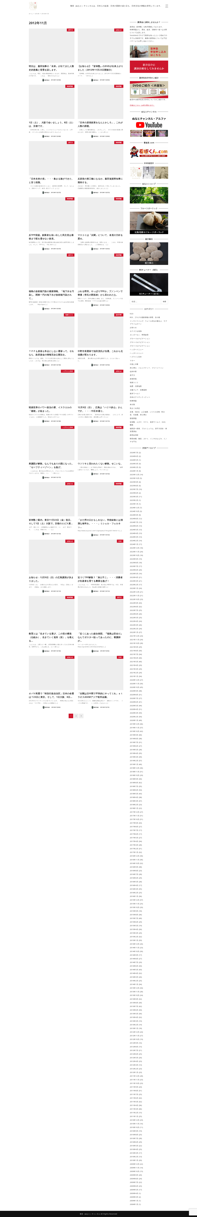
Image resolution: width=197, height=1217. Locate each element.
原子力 (132, 375)
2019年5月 (134, 750)
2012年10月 (134, 1039)
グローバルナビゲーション (140, 338)
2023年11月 (134, 552)
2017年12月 (134, 812)
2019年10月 (134, 731)
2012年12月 (134, 1032)
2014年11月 (134, 948)
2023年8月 (134, 563)
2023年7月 (134, 566)
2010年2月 (134, 1157)
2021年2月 (134, 673)
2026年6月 (134, 456)
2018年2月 (134, 805)
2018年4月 (134, 797)
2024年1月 (134, 544)
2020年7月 (134, 698)
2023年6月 (134, 570)
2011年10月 (134, 1083)
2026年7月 (134, 452)
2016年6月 (134, 878)
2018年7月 (134, 786)
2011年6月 (134, 1098)
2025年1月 (134, 504)
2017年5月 (134, 838)
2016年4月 (134, 885)
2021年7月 (134, 654)
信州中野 (133, 371)
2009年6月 (134, 1186)
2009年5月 (134, 1190)
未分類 (132, 404)
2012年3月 (134, 1065)
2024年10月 (134, 511)
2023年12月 (134, 548)
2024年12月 (134, 508)
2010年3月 (134, 1153)
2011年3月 (134, 1109)
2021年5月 (134, 662)
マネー (132, 360)
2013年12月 (134, 988)
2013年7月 (134, 1006)
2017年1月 (134, 852)
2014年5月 (134, 970)
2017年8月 (134, 827)
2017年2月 (134, 849)
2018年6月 (134, 790)
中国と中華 (134, 364)
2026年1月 (134, 471)
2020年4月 (134, 709)
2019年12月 (134, 724)
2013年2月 (134, 1025)
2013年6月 (134, 1010)
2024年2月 (134, 541)
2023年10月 (134, 555)
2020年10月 (134, 687)
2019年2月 (134, 760)
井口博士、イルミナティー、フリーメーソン (147, 368)
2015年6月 (134, 922)
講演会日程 (134, 435)
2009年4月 (134, 1193)
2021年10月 (134, 643)
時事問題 (133, 401)
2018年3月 (134, 801)
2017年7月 (134, 830)
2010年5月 (134, 1146)
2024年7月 (134, 522)
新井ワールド (135, 393)
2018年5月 (134, 794)
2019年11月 (134, 728)
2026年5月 (134, 460)
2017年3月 (134, 845)
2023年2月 (134, 585)
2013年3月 (134, 1021)
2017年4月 (134, 841)
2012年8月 (134, 1047)
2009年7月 (134, 1182)
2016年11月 (134, 860)
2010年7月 (134, 1138)
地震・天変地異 (136, 386)
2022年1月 (134, 632)
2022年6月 (134, 614)
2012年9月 (134, 1043)
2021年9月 (134, 647)
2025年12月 (134, 474)
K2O (131, 314)
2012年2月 (134, 1069)
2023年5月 (134, 573)
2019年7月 (134, 742)
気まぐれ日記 (135, 408)
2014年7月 (134, 962)
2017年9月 (134, 823)
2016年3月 (134, 889)
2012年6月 (134, 1054)
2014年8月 (134, 959)
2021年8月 (134, 651)
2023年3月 (134, 581)
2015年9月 (134, 911)
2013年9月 (134, 999)
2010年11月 (134, 1124)
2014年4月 (134, 973)
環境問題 (133, 418)
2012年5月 (134, 1058)
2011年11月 (134, 1080)
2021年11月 (134, 639)
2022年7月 (134, 610)
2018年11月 (134, 772)
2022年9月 (134, 603)
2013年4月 (134, 1017)
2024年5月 (134, 530)
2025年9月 (134, 482)
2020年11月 (134, 684)
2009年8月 (134, 1179)
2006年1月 (134, 1204)
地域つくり (134, 382)
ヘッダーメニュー (136, 349)
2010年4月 (134, 1149)
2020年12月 (134, 680)
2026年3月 (134, 464)
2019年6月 (134, 746)
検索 (164, 301)
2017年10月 (134, 819)
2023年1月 (134, 588)
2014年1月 (134, 984)
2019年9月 (134, 735)
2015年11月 (134, 904)
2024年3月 (134, 537)
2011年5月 (134, 1102)
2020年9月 (134, 691)
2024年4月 (134, 533)
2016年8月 (134, 871)
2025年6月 (134, 493)
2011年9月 (134, 1087)
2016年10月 (134, 863)
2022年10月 (134, 599)
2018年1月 (134, 808)
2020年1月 (134, 720)
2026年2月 (134, 467)
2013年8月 (134, 1003)
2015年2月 (134, 937)
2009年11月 (134, 1168)
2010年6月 (134, 1142)
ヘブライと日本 (136, 357)
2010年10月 (134, 1127)
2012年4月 (134, 1061)
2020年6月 (134, 702)
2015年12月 (134, 900)
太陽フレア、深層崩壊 (138, 390)
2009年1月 (134, 1201)
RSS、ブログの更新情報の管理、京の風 (145, 317)
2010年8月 (134, 1135)
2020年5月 (134, 706)
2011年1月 (134, 1116)
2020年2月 (134, 717)
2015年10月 (134, 907)
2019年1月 (134, 764)
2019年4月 (134, 753)
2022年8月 (134, 607)
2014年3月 (134, 977)
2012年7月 (134, 1050)
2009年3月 (134, 1197)
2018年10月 (134, 775)
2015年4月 (134, 929)
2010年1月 (134, 1160)
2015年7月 (134, 918)
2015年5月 (134, 925)
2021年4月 (134, 665)
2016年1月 (134, 896)
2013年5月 (134, 1014)
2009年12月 (134, 1164)
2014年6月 (134, 966)
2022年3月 (134, 625)
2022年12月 (134, 592)
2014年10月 (134, 951)
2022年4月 (134, 621)
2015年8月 (134, 915)
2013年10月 (134, 995)
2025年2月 (134, 500)
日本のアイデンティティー (140, 397)
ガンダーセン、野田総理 (139, 335)
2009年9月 (134, 1175)
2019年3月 (134, 757)
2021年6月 (134, 658)
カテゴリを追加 (136, 331)
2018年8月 (134, 782)
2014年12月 (134, 944)
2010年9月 (134, 1131)
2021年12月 (134, 636)
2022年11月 (134, 595)
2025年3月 (134, 496)
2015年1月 (134, 940)
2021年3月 (134, 669)
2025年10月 (134, 478)
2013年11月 (134, 992)
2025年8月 (134, 486)
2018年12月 (134, 768)
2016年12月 (134, 856)
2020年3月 (134, 713)
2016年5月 (134, 882)
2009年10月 (134, 1171)
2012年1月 (134, 1072)
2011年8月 (134, 1091)
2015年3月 (134, 933)
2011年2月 (134, 1113)
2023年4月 (134, 577)
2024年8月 (134, 518)
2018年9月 (134, 779)
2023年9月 (134, 559)
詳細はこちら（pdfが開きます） (142, 105)
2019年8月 (134, 738)
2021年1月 (134, 676)
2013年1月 (134, 1028)
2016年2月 (134, 893)
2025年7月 (134, 489)
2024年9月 (134, 515)
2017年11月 (134, 816)
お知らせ (133, 327)
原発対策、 (134, 379)
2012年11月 (134, 1036)
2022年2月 (134, 629)
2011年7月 (134, 1094)
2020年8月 (134, 695)
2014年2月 (134, 981)
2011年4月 (134, 1105)
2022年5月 (134, 617)
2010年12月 (134, 1120)
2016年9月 (134, 867)
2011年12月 (134, 1076)
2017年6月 (134, 834)
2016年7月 (134, 874)
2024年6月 (134, 526)
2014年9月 (134, 955)
